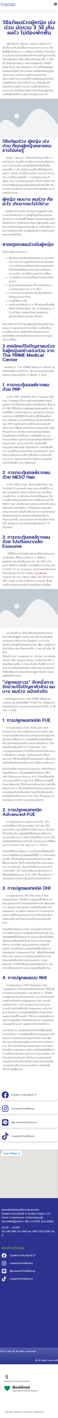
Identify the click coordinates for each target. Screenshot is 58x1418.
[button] (55, 4)
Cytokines (40, 573)
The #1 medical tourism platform (24, 1411)
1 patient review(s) (21, 1381)
